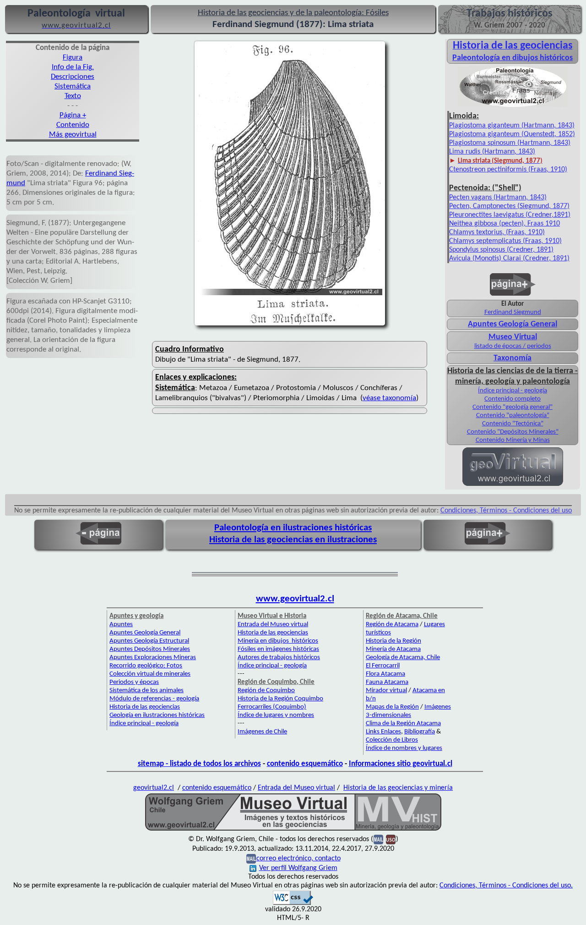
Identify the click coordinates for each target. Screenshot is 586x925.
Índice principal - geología (512, 390)
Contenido (72, 125)
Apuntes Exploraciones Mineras (152, 657)
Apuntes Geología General (512, 324)
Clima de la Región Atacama (403, 723)
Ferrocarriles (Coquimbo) (272, 707)
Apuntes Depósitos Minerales (149, 649)
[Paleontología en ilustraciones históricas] (513, 106)
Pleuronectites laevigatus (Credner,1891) (509, 215)
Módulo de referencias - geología (154, 698)
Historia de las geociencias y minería (398, 788)
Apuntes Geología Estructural (149, 641)
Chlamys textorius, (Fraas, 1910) (497, 232)
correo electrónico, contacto (298, 858)
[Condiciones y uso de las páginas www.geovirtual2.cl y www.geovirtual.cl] (390, 839)
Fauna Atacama (387, 682)
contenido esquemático (305, 764)
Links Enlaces (383, 731)
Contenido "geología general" (512, 407)
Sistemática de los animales (146, 690)
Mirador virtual (386, 690)
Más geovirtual (73, 134)
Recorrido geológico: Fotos (145, 665)
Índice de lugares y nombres (276, 715)
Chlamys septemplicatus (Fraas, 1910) (505, 241)
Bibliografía (419, 731)
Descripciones (72, 77)
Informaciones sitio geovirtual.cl (400, 764)
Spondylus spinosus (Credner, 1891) (501, 249)
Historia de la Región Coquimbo (280, 698)
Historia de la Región (393, 641)
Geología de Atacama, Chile (403, 657)
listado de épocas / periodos (512, 346)
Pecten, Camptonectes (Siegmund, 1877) (509, 206)
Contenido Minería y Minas (513, 440)
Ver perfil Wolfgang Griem (298, 868)
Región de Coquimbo (266, 690)
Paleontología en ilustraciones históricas (293, 528)
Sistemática (72, 86)
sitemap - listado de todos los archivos (199, 764)
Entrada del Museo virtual (273, 624)
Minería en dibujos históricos (278, 641)
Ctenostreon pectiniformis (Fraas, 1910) (508, 169)
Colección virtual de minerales (149, 674)
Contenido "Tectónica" (512, 423)
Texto (73, 96)
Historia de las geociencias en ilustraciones (293, 540)
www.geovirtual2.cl (295, 599)
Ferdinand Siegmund (512, 312)
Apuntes (121, 624)
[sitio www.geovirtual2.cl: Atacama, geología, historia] (512, 485)
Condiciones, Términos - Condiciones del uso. (506, 885)
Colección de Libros (392, 740)
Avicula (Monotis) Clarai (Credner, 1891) (509, 258)
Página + (73, 115)
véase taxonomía (389, 398)
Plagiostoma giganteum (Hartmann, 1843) (512, 125)
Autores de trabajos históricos (279, 657)
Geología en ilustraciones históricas (157, 715)
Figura (72, 57)
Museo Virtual (512, 337)
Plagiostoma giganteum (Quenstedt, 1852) (512, 134)
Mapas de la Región (392, 707)
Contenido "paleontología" (512, 415)
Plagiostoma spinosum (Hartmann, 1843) (509, 143)
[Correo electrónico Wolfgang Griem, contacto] (378, 839)
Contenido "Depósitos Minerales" (513, 432)
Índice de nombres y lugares (404, 748)
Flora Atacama (385, 674)
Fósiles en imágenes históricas (278, 649)
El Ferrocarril (383, 665)
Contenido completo (512, 399)
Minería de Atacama (393, 649)
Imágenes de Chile (262, 731)
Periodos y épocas (134, 682)
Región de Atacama (392, 624)
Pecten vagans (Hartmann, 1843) (498, 197)
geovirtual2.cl (153, 788)
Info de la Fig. (73, 67)
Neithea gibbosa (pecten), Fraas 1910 (504, 223)
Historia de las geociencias (144, 707)
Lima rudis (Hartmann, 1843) (492, 151)
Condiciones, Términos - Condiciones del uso (506, 510)
